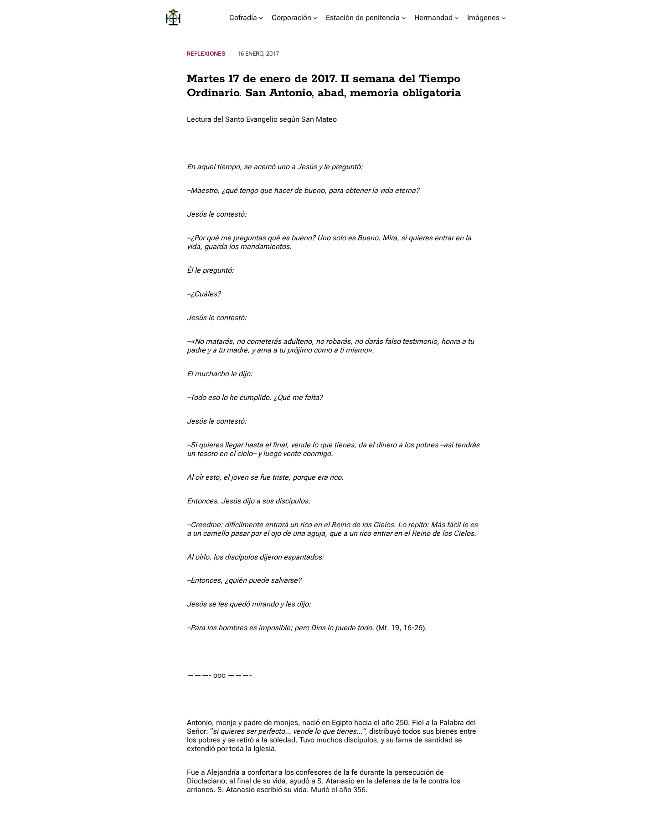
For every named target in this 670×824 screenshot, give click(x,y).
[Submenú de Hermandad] (456, 18)
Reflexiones (206, 53)
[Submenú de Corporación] (315, 18)
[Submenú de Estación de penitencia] (404, 18)
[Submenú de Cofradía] (261, 18)
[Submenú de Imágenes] (503, 18)
